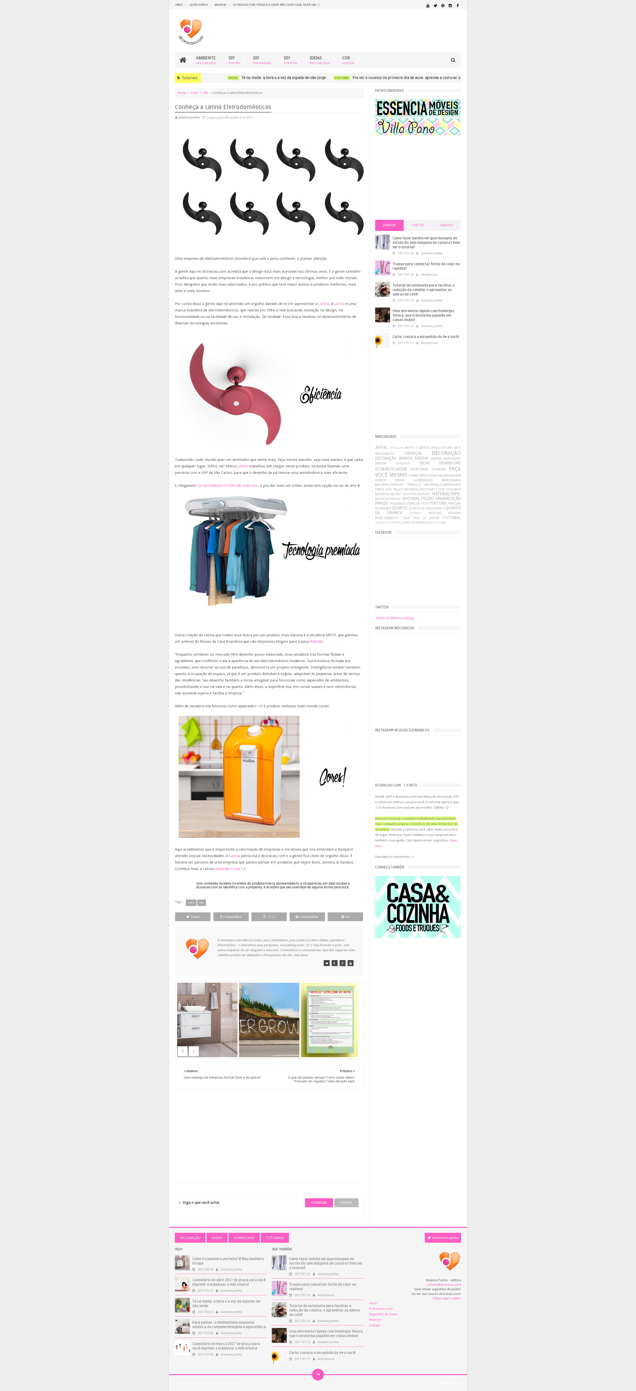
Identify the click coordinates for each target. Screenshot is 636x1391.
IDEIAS (320, 60)
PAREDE (381, 503)
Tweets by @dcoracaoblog (394, 618)
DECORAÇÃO (446, 453)
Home (181, 93)
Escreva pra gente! (445, 1238)
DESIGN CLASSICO (392, 463)
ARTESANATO (385, 453)
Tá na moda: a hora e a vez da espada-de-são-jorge (269, 77)
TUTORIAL (451, 517)
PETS (425, 503)
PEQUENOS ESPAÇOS (405, 503)
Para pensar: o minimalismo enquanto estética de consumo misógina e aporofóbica (229, 1324)
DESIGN (421, 458)
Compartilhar (232, 917)
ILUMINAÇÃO (423, 480)
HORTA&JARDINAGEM (445, 475)
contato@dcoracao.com (444, 1284)
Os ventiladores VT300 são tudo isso (227, 485)
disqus (346, 1202)
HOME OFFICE (419, 475)
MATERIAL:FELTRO (388, 494)
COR (348, 60)
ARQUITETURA (441, 448)
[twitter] (435, 5)
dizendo (316, 641)
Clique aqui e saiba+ (447, 1298)
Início (373, 1303)
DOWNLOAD (450, 463)
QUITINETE (415, 513)
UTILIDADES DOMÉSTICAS (389, 522)
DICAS (219, 78)
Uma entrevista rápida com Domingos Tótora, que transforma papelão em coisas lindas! (423, 315)
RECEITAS (435, 513)
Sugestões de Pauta (383, 1314)
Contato (374, 1325)
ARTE (457, 448)
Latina (323, 303)
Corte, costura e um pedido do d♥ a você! (426, 337)
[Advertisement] (269, 1130)
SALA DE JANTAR (426, 518)
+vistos (418, 225)
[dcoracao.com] (327, 963)
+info (179, 4)
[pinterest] (442, 5)
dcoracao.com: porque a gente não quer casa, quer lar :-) (276, 4)
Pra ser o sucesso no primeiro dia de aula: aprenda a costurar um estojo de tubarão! (410, 77)
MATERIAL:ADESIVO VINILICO (398, 485)
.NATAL (381, 447)
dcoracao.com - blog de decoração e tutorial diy (209, 1383)
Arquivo (446, 225)
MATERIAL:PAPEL (446, 493)
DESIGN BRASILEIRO (446, 458)
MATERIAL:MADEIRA (416, 494)
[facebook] (457, 5)
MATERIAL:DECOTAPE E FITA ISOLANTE (432, 489)
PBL (205, 93)
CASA (194, 93)
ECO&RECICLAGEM (391, 469)
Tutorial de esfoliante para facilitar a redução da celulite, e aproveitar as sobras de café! (424, 290)
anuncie (220, 4)
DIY (234, 60)
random (389, 225)
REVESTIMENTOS (387, 518)
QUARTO (399, 508)
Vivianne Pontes (450, 1383)
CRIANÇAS (413, 453)
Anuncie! (375, 1319)
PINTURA (438, 503)
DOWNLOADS (244, 1238)
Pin (347, 917)
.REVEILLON (396, 447)
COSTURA (327, 78)
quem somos (199, 4)
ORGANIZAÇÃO (448, 498)
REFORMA (454, 513)
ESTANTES (439, 469)
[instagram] (450, 5)
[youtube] (428, 5)
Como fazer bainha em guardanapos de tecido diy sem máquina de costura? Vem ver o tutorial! (426, 242)
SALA (406, 518)
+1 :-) (271, 917)
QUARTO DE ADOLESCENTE (427, 508)
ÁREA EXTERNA (437, 522)
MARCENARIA (451, 480)
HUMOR (380, 480)
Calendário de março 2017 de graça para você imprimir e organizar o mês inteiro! (226, 1346)
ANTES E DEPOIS (417, 448)
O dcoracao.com (381, 1309)
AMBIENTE (206, 60)
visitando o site (227, 868)
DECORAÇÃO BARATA (393, 458)
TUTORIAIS (275, 1238)
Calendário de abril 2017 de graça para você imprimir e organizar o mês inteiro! (229, 1282)
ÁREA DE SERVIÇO (416, 522)
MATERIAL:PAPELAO (388, 499)
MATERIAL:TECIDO (418, 498)
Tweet (195, 917)
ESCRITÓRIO (419, 469)
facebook (319, 1202)
